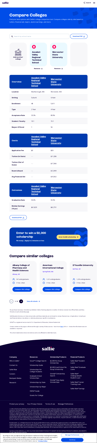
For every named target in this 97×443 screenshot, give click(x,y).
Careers (12, 374)
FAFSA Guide (34, 391)
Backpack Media (15, 378)
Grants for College (36, 395)
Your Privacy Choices (34, 404)
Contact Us (13, 365)
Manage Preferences (72, 435)
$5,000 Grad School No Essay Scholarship (58, 368)
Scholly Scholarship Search (57, 375)
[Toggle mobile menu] (94, 3)
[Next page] (21, 301)
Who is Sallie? (14, 361)
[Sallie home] (5, 3)
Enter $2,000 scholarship (67, 237)
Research (12, 383)
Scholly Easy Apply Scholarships (57, 381)
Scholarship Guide (36, 365)
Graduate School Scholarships (36, 377)
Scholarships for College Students (36, 371)
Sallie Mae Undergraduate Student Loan (76, 376)
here (61, 326)
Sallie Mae (13, 370)
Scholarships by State (37, 382)
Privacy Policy (42, 441)
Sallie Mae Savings (77, 389)
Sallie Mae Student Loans (77, 362)
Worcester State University (56, 82)
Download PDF (78, 36)
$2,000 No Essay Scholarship (56, 362)
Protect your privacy (16, 404)
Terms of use (50, 404)
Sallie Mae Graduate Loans (78, 368)
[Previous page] (11, 301)
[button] (65, 404)
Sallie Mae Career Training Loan (77, 383)
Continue (72, 439)
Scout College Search (38, 361)
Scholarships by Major (38, 387)
